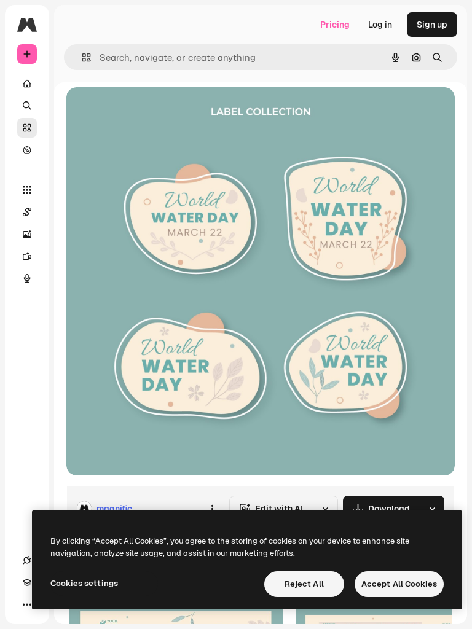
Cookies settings (84, 583)
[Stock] (27, 128)
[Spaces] (27, 212)
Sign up (432, 24)
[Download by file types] (432, 509)
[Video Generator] (27, 256)
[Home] (27, 83)
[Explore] (27, 150)
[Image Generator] (27, 234)
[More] (27, 604)
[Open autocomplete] (81, 57)
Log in (380, 24)
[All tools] (27, 190)
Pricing (335, 24)
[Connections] (27, 560)
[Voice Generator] (27, 278)
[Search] (27, 105)
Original (145, 110)
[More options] (212, 508)
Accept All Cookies (399, 584)
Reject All (304, 584)
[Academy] (27, 582)
